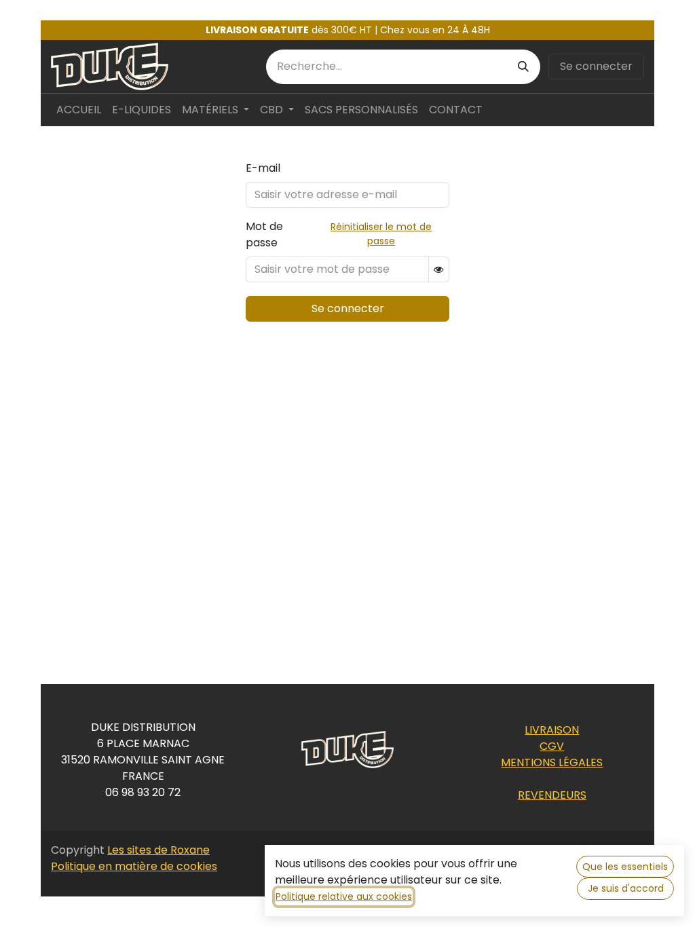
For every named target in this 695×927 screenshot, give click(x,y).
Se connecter (596, 66)
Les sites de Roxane (158, 850)
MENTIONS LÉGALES (552, 762)
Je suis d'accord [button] (626, 888)
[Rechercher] (523, 67)
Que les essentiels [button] (625, 866)
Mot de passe (264, 234)
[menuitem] (79, 110)
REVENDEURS (552, 795)
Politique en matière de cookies (134, 866)
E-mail (263, 168)
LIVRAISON (552, 730)
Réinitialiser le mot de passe (381, 234)
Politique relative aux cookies (344, 896)
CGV (552, 746)
